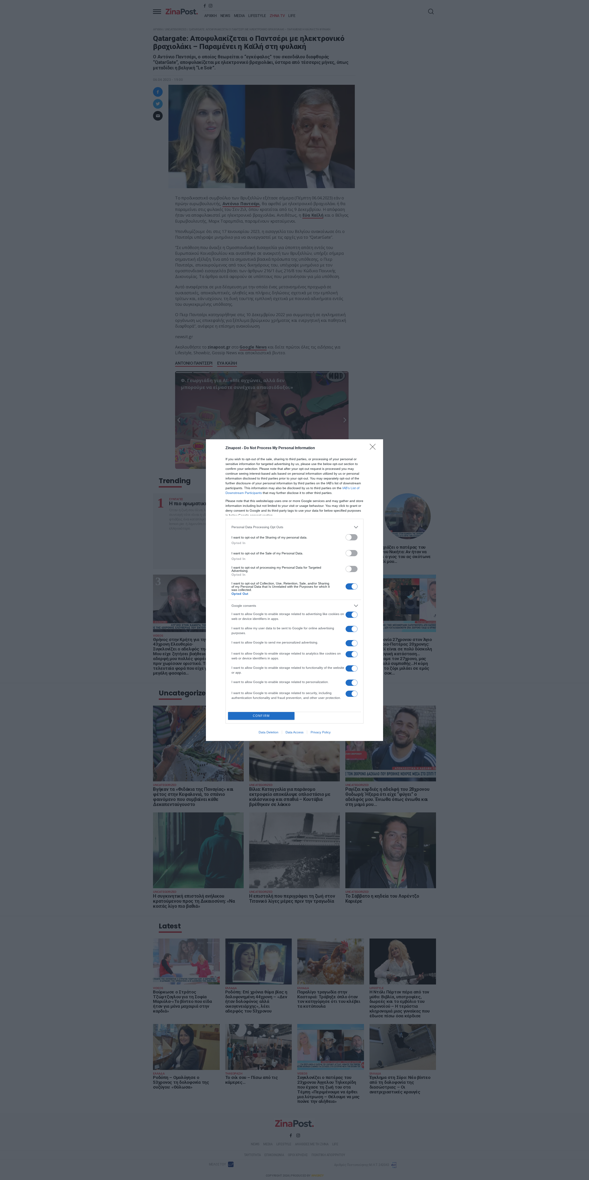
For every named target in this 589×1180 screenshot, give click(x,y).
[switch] (352, 537)
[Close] (374, 448)
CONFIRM (261, 716)
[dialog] (294, 590)
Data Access (294, 732)
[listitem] (294, 527)
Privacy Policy (321, 732)
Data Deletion (268, 732)
